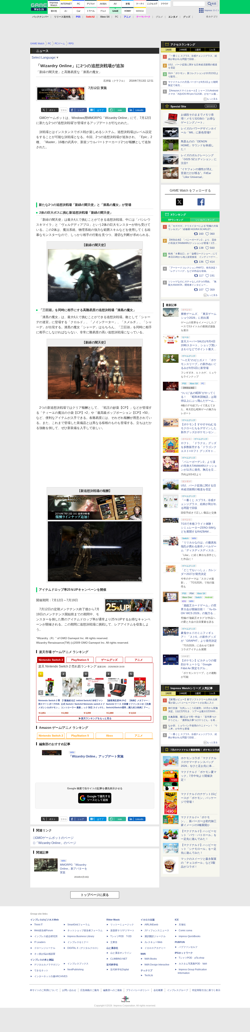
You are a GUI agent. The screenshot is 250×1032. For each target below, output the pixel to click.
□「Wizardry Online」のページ (54, 843)
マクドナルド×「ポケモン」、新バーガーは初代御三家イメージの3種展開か (198, 821)
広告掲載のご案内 (89, 990)
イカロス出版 (148, 919)
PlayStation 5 (80, 659)
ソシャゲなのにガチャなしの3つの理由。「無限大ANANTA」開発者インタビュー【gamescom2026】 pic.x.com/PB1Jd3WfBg (192, 285)
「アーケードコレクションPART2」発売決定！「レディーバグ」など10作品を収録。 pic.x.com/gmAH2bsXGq (193, 271)
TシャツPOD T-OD (121, 936)
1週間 (198, 49)
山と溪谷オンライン (120, 953)
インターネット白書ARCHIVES (50, 976)
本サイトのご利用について (44, 990)
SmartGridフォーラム (78, 924)
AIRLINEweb (151, 924)
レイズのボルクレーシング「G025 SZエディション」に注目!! (199, 159)
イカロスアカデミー (155, 948)
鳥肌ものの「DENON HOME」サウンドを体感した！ (197, 145)
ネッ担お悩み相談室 (44, 954)
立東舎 (113, 942)
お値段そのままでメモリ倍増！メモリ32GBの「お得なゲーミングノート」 (198, 118)
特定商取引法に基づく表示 (206, 990)
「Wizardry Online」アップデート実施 (96, 756)
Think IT (38, 924)
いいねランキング (205, 220)
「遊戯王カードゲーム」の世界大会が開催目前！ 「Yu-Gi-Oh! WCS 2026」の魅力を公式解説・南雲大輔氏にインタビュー (199, 613)
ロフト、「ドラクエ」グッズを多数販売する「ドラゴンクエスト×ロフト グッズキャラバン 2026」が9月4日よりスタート (198, 451)
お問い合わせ (69, 990)
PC (116, 16)
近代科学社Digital (119, 969)
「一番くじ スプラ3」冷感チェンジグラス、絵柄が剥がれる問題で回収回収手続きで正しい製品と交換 (192, 59)
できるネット (41, 970)
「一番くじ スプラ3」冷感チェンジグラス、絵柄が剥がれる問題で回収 (198, 504)
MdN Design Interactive (157, 964)
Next (148, 692)
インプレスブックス (77, 963)
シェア (81, 110)
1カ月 (212, 49)
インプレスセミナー (77, 942)
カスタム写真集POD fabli (193, 963)
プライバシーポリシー (137, 990)
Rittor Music (113, 919)
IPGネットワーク (184, 953)
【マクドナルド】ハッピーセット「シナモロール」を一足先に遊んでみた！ (198, 848)
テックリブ (146, 970)
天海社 (182, 924)
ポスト (52, 110)
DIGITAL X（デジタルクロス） (83, 948)
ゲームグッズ (109, 659)
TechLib (149, 975)
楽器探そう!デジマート (122, 930)
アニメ (139, 659)
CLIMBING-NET (118, 958)
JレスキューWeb (153, 942)
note (120, 110)
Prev (41, 692)
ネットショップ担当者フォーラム (85, 930)
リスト (64, 110)
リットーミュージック (122, 924)
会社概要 (158, 990)
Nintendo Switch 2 (51, 659)
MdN (143, 954)
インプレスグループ (177, 990)
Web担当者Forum (43, 930)
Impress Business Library (80, 936)
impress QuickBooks (189, 936)
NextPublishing (75, 969)
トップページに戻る (95, 894)
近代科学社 (112, 964)
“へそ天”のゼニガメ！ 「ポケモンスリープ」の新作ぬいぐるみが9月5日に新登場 (198, 364)
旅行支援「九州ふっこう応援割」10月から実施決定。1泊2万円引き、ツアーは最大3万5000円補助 (193, 711)
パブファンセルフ (188, 947)
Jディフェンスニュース (157, 930)
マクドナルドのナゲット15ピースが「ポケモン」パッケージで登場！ (199, 797)
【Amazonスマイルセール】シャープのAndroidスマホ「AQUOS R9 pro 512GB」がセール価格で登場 (193, 94)
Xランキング (178, 214)
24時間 (183, 49)
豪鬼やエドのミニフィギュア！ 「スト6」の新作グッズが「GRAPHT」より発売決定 (199, 636)
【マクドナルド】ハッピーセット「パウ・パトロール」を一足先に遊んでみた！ (198, 835)
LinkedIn (139, 110)
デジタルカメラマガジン (47, 964)
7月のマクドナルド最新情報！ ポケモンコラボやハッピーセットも (195, 750)
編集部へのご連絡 (112, 990)
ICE (177, 919)
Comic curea (185, 930)
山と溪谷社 (112, 948)
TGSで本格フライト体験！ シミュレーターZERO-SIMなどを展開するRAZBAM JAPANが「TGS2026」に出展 (198, 531)
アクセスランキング (183, 44)
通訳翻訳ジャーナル (155, 936)
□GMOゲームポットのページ (53, 837)
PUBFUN (180, 942)
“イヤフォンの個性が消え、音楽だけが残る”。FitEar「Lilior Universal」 (198, 173)
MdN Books (151, 958)
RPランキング (175, 220)
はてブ (100, 110)
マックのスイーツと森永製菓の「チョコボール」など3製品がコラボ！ (198, 862)
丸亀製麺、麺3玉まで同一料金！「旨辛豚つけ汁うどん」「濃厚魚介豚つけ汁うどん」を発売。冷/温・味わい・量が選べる (192, 720)
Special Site (178, 106)
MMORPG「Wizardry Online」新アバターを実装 (73, 868)
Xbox (109, 735)
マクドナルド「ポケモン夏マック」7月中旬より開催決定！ (198, 775)
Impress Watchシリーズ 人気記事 (192, 688)
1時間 (168, 49)
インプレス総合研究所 (46, 936)
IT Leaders (40, 942)
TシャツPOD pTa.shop (191, 957)
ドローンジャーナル (44, 948)
